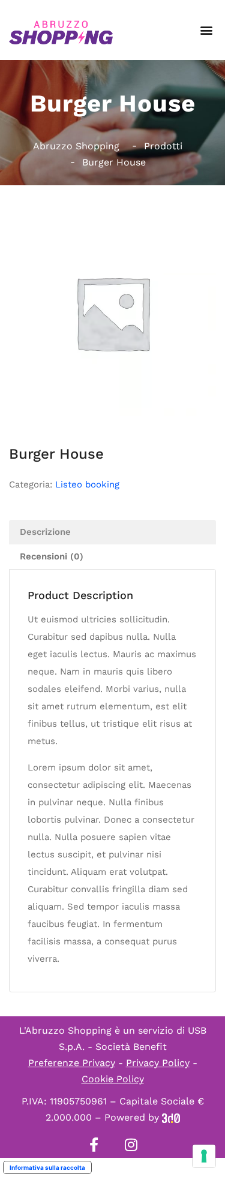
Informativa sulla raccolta (47, 1167)
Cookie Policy (113, 1079)
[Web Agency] (171, 1117)
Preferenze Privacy (71, 1062)
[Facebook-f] (94, 1144)
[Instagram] (131, 1144)
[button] (206, 30)
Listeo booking (87, 484)
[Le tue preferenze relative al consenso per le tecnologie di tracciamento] (204, 1156)
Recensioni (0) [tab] (51, 556)
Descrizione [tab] (45, 531)
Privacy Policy (158, 1062)
